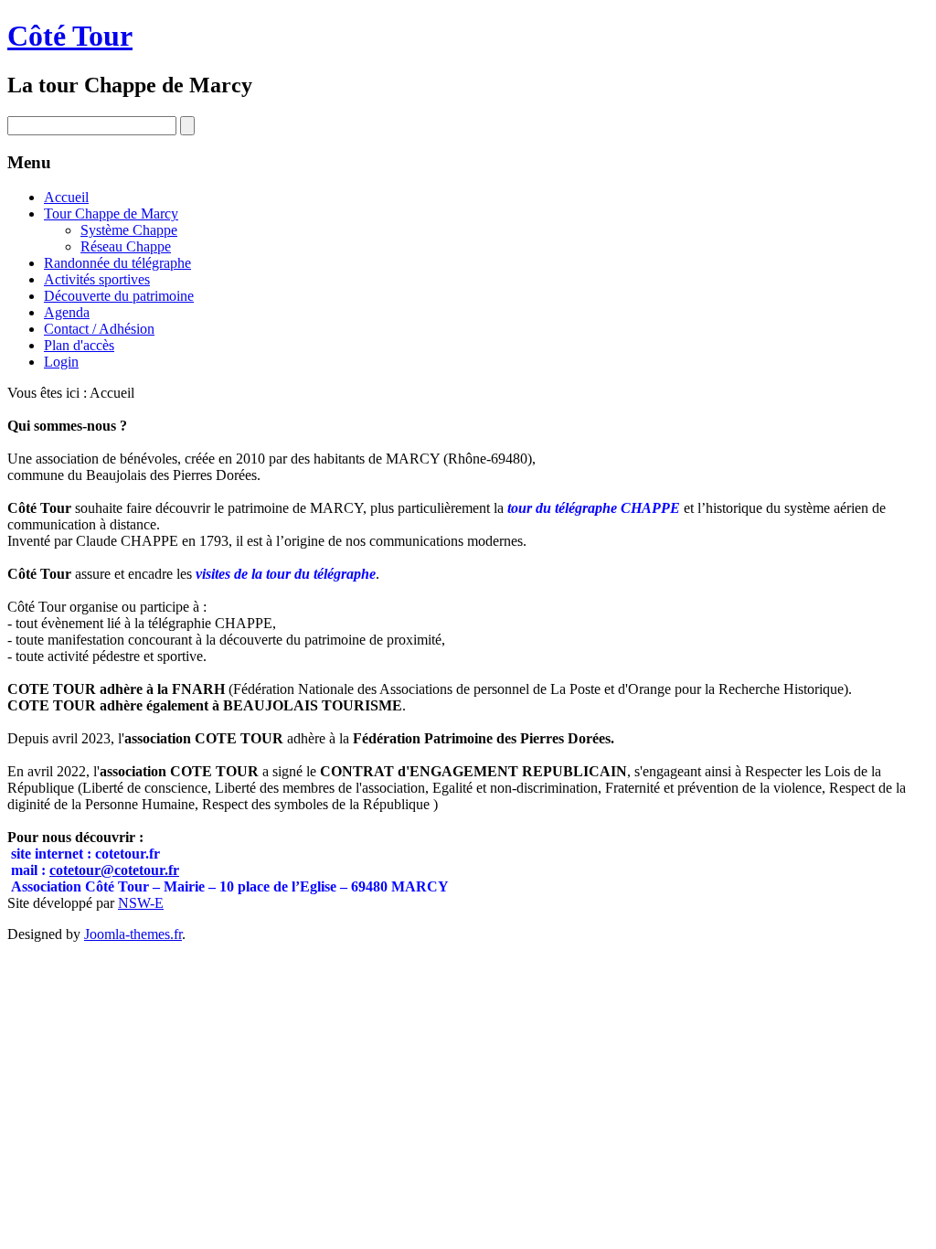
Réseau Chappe (125, 246)
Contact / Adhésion (99, 328)
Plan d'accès (79, 345)
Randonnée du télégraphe (117, 263)
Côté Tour (70, 35)
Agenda (67, 312)
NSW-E (141, 903)
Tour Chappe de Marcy (111, 213)
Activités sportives (97, 279)
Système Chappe (128, 230)
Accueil (66, 197)
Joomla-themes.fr (133, 934)
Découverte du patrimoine (119, 296)
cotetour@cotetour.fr (114, 870)
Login (61, 361)
